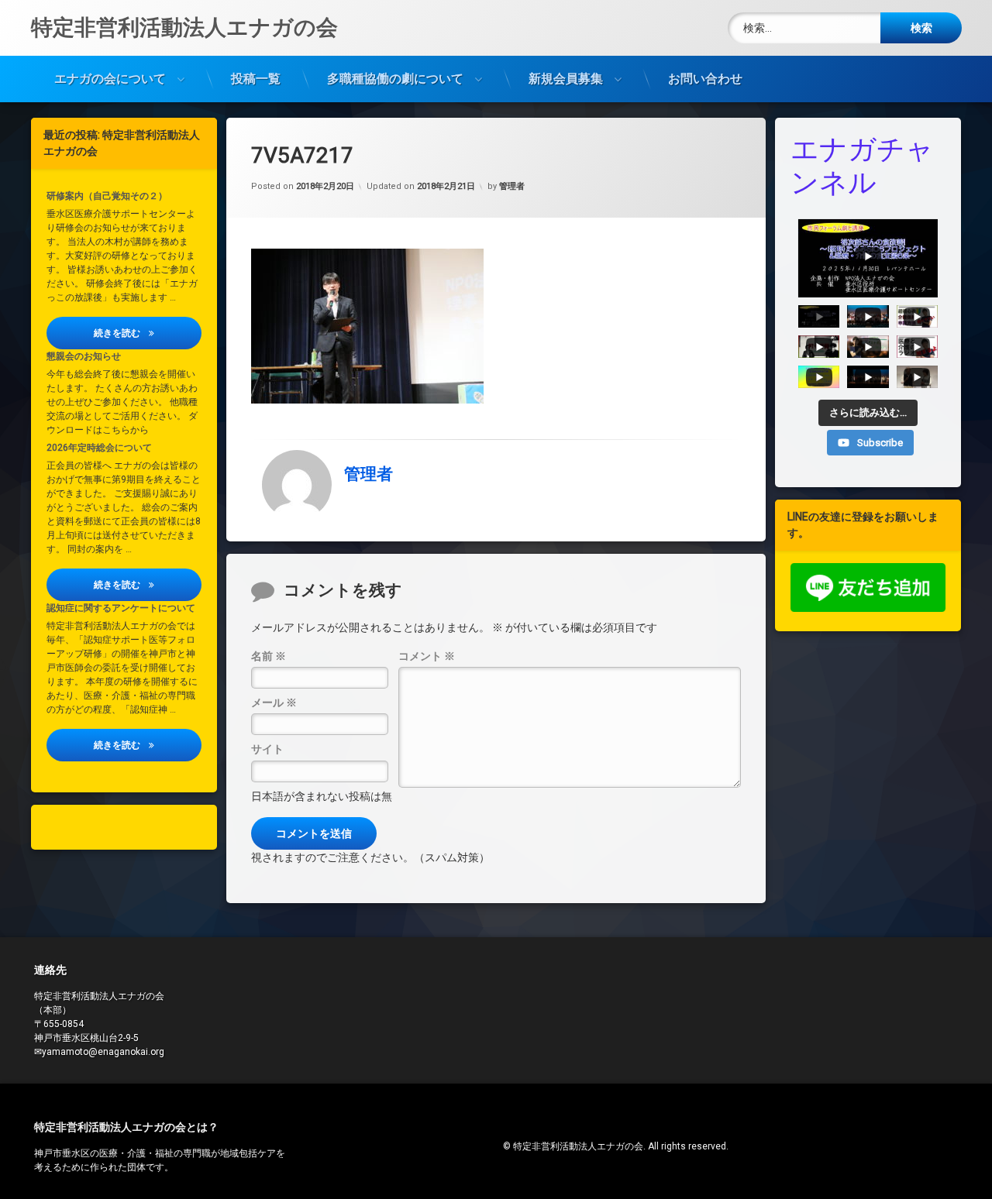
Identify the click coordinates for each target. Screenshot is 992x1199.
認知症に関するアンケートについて (120, 608)
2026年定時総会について (99, 447)
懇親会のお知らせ (83, 356)
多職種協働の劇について (395, 78)
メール (274, 702)
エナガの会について (110, 78)
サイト (267, 749)
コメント (426, 656)
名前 (268, 656)
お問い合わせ (705, 78)
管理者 (512, 186)
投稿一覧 (256, 78)
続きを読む (148, 332)
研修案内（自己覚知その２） (106, 196)
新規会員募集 (566, 78)
